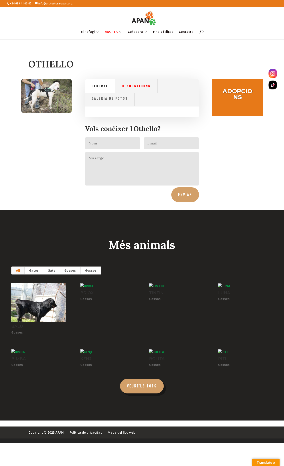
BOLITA (157, 358)
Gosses (70, 270)
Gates (34, 270)
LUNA (224, 292)
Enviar (185, 194)
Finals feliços (163, 32)
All (18, 270)
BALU (17, 326)
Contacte (186, 32)
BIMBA (18, 358)
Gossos (91, 270)
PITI (222, 358)
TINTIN (156, 292)
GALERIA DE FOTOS (110, 98)
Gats (51, 270)
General (100, 85)
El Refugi (88, 32)
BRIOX (86, 292)
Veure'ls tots (142, 386)
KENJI (86, 358)
